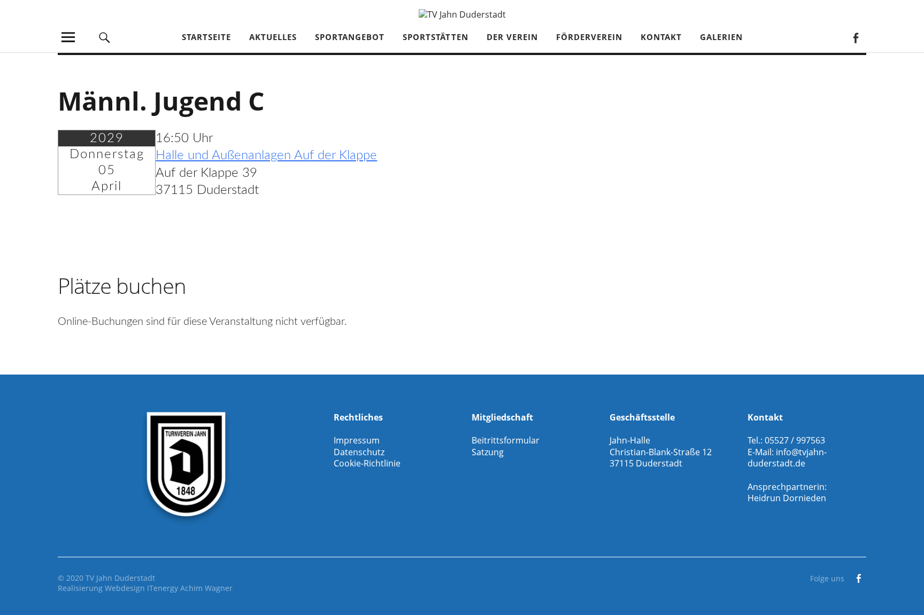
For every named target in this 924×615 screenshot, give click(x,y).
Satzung (488, 452)
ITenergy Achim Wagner (190, 588)
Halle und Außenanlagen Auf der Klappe (266, 155)
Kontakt (661, 37)
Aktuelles (273, 37)
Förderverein (589, 37)
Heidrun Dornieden (787, 498)
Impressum (357, 440)
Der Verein (512, 37)
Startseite (206, 37)
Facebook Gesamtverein (855, 37)
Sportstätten (435, 37)
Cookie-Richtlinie (367, 463)
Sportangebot (349, 37)
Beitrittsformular (506, 440)
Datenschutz (359, 452)
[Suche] (105, 37)
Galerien (721, 37)
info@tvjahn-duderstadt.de (787, 458)
